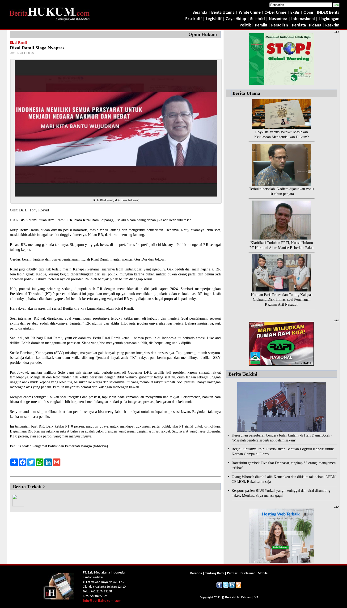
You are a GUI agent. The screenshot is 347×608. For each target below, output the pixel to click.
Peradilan (279, 25)
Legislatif (214, 19)
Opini (308, 12)
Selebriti (257, 19)
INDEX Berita (328, 12)
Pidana (315, 25)
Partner (232, 573)
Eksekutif (194, 19)
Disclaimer (248, 573)
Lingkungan (329, 19)
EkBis (295, 12)
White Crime (250, 12)
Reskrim (332, 25)
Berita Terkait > (29, 486)
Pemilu (261, 25)
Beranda (199, 12)
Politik (245, 25)
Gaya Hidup (235, 19)
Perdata (299, 25)
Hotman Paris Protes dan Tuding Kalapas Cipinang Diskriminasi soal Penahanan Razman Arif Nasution (281, 300)
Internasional (303, 19)
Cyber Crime (276, 12)
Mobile (262, 573)
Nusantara (278, 19)
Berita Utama (223, 12)
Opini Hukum (202, 34)
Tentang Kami (215, 573)
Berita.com (238, 597)
